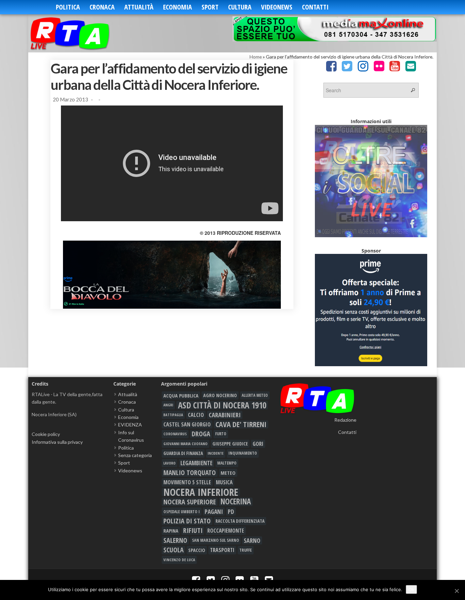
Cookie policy (46, 434)
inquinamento (242, 453)
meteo (228, 472)
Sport (210, 7)
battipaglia (173, 414)
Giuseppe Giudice (230, 443)
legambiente (196, 463)
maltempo (227, 463)
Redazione (345, 420)
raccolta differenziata (239, 521)
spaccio (196, 550)
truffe (245, 550)
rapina (170, 530)
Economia (177, 7)
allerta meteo (255, 395)
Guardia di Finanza (183, 453)
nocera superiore (189, 502)
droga (201, 434)
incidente (216, 453)
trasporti (222, 550)
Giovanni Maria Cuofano (185, 443)
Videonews (276, 7)
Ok (411, 589)
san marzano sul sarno (215, 540)
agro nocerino (220, 395)
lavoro (169, 463)
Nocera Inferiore (200, 492)
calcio (196, 415)
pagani (214, 511)
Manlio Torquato (189, 473)
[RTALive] (80, 33)
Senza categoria (135, 455)
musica (224, 482)
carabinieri (225, 415)
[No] (456, 590)
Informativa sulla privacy (57, 442)
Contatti (315, 7)
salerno (175, 540)
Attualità (139, 7)
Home (256, 57)
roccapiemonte (225, 530)
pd (231, 511)
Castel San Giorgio (187, 424)
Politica (68, 7)
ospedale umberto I (181, 511)
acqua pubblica (180, 395)
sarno (252, 540)
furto (220, 434)
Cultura (240, 7)
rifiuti (193, 530)
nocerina (236, 502)
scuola (173, 550)
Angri (168, 404)
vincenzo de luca (179, 559)
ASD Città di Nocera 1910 (222, 405)
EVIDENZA (130, 424)
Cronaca (102, 7)
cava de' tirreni (241, 424)
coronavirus (175, 433)
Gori (258, 444)
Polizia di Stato (187, 521)
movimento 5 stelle (187, 482)
